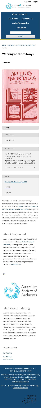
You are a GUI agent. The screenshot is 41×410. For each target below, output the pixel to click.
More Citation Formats (14, 167)
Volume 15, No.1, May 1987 (25, 46)
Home (4, 46)
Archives (11, 46)
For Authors (14, 19)
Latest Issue (27, 19)
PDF (7, 128)
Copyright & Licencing (30, 385)
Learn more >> (15, 264)
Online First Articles (20, 23)
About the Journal (19, 14)
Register (27, 2)
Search (20, 36)
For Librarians (8, 360)
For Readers (7, 353)
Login (35, 2)
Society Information (20, 388)
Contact (4, 385)
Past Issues (21, 28)
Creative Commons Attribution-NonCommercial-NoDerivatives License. (21, 379)
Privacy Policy (14, 385)
